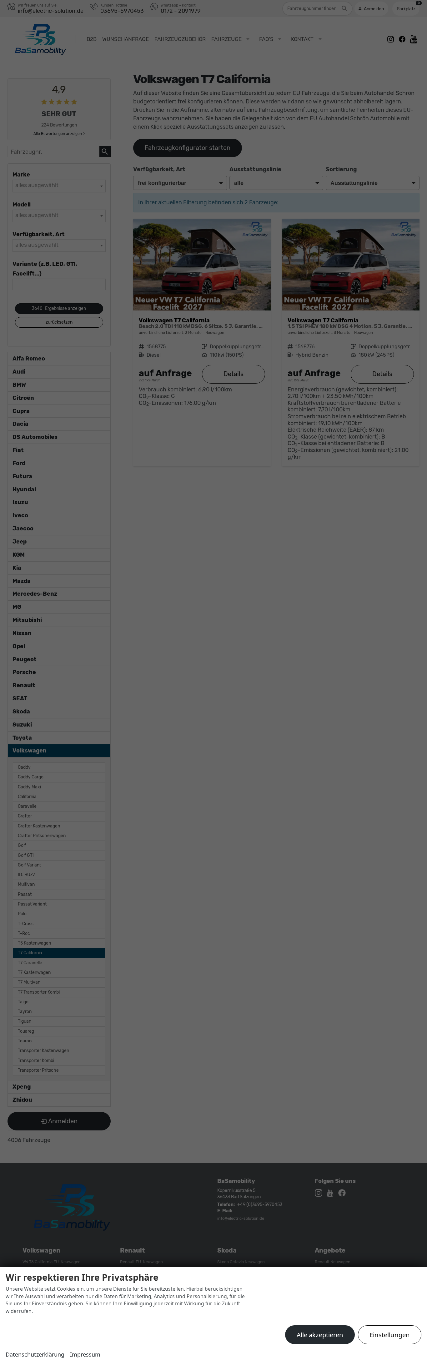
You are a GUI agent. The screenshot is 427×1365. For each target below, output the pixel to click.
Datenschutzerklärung (35, 1354)
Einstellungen (389, 1334)
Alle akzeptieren (320, 1334)
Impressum (85, 1354)
